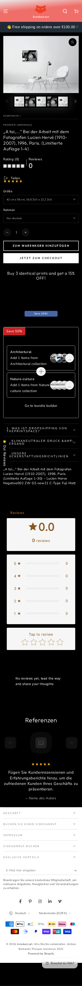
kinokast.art (24, 944)
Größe (7, 191)
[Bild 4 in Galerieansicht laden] (52, 101)
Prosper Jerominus (17, 125)
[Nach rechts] (75, 101)
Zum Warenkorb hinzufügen (41, 245)
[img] (13, 166)
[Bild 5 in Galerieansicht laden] (63, 101)
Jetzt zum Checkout (41, 258)
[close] (77, 27)
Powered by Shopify (41, 953)
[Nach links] (7, 101)
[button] (65, 11)
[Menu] (5, 11)
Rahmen (9, 210)
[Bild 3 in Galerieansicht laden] (41, 101)
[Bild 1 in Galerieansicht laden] (19, 101)
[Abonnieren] (76, 870)
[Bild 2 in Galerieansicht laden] (30, 101)
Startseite (11, 116)
